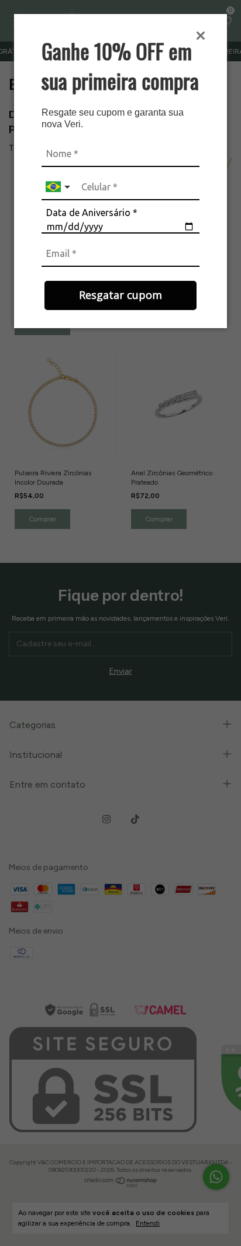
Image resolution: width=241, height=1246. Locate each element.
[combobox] (59, 187)
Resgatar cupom (120, 295)
